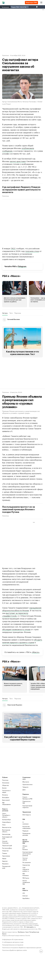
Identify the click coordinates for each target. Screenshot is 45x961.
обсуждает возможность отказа (16, 629)
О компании (25, 823)
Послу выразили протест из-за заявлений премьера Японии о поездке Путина (18, 509)
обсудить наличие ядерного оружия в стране (22, 641)
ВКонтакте (25, 782)
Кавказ (4, 858)
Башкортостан (6, 827)
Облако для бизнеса (25, 847)
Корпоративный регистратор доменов (25, 853)
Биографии (5, 797)
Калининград (6, 834)
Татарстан (5, 851)
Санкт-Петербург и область (6, 815)
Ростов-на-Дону (7, 848)
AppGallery (25, 898)
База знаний (6, 800)
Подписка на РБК (26, 802)
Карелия (4, 861)
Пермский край (7, 845)
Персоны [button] (17, 313)
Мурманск (5, 864)
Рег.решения (25, 862)
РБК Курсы (25, 878)
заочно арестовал (18, 161)
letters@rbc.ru (31, 927)
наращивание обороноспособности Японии (21, 609)
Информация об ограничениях (12, 939)
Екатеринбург (6, 819)
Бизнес (4, 788)
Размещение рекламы (25, 834)
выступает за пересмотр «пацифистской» (15, 614)
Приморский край (6, 867)
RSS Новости (26, 815)
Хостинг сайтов (25, 859)
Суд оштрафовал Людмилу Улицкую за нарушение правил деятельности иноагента (21, 189)
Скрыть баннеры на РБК (27, 798)
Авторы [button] (5, 313)
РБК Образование (6, 803)
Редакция (25, 831)
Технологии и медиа (6, 791)
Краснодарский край (7, 837)
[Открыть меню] (41, 2)
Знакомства (25, 865)
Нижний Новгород (5, 842)
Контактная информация (25, 827)
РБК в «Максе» (11, 276)
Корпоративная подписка (27, 806)
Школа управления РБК (25, 882)
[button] (14, 294)
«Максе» (35, 652)
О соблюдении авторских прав (12, 942)
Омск (4, 825)
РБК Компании (25, 874)
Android (25, 896)
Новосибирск (6, 822)
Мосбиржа (21, 932)
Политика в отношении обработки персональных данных (21, 947)
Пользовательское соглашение (12, 945)
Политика (5, 55)
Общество (5, 785)
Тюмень (4, 853)
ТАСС (13, 248)
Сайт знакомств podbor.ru (25, 869)
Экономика (5, 783)
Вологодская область (6, 830)
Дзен (24, 789)
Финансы (5, 795)
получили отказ (32, 251)
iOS (23, 893)
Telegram (22, 266)
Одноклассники (27, 784)
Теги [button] (11, 313)
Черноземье (6, 856)
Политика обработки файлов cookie (14, 950)
